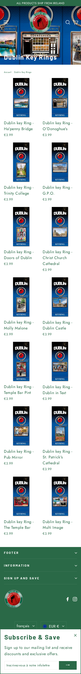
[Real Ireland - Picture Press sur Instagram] (75, 599)
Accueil (8, 72)
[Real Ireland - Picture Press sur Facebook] (67, 599)
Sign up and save (22, 578)
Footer (11, 552)
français (23, 626)
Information (17, 565)
